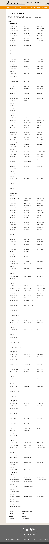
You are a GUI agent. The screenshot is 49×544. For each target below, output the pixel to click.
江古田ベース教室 (13, 134)
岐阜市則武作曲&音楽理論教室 (15, 496)
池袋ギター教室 (13, 28)
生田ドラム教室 (13, 241)
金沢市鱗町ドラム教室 (14, 263)
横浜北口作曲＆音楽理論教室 (28, 486)
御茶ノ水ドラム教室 (27, 212)
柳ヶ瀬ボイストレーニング (28, 329)
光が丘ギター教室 (26, 30)
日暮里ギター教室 (26, 28)
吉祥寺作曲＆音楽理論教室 (28, 481)
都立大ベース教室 (26, 129)
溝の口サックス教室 (14, 413)
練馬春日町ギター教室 (14, 30)
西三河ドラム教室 (26, 268)
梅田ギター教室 (26, 88)
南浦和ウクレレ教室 (27, 364)
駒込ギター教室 (26, 38)
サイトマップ (31, 539)
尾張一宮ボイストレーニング (28, 320)
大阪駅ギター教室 (13, 86)
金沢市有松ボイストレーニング (15, 315)
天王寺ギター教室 (26, 90)
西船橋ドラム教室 (13, 251)
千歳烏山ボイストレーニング (15, 288)
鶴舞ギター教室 (13, 73)
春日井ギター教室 (26, 73)
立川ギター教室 (13, 43)
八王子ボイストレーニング (15, 298)
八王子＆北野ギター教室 (27, 45)
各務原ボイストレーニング (28, 330)
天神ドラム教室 (13, 278)
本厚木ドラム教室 (26, 241)
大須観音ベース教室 (14, 178)
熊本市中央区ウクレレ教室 (15, 391)
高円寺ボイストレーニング (15, 295)
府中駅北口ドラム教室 (14, 219)
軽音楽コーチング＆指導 (27, 511)
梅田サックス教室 (13, 430)
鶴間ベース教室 (26, 151)
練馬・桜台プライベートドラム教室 (16, 196)
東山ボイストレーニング (14, 324)
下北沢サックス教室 (27, 406)
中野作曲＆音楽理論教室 (27, 479)
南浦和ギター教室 (26, 68)
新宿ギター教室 (26, 26)
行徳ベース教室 (13, 168)
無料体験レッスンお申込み (13, 519)
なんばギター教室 (26, 93)
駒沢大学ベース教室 (14, 132)
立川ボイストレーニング (27, 298)
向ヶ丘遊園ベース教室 (27, 161)
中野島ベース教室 (13, 118)
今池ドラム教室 (13, 268)
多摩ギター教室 (13, 45)
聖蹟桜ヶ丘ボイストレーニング (28, 297)
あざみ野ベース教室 (27, 156)
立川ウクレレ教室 (26, 357)
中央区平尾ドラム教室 (27, 276)
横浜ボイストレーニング (14, 305)
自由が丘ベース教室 (14, 142)
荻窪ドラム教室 (13, 229)
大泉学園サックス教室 (14, 403)
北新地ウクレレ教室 (14, 386)
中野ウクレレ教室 (13, 356)
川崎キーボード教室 (27, 454)
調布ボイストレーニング (14, 297)
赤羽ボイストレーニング (14, 293)
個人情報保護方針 (26, 518)
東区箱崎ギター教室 (27, 100)
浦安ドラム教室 (13, 249)
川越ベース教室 (13, 173)
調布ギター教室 (26, 43)
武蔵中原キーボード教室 (27, 457)
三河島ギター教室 (13, 40)
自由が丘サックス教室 (14, 408)
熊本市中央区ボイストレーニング (16, 347)
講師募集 (24, 513)
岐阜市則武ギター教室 (14, 81)
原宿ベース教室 (13, 127)
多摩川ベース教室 (26, 118)
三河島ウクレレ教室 (14, 359)
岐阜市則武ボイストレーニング (15, 329)
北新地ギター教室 (13, 88)
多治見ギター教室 (26, 81)
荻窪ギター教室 (26, 42)
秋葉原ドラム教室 (13, 212)
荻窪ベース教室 (13, 146)
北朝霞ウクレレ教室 (14, 364)
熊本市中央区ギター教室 (14, 105)
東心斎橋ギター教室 (14, 91)
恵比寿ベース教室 (26, 127)
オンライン (15, 7)
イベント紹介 (11, 513)
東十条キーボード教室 (27, 442)
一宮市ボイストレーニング (15, 320)
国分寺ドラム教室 (13, 215)
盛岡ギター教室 (13, 110)
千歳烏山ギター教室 (14, 42)
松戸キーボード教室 (27, 464)
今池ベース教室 (26, 178)
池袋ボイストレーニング (27, 295)
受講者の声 (38, 7)
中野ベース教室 (13, 137)
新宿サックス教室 (26, 403)
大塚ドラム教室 (26, 208)
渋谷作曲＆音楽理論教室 (27, 477)
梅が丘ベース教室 (13, 129)
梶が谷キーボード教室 (27, 455)
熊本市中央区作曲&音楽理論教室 (16, 506)
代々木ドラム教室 (13, 224)
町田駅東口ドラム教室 (27, 198)
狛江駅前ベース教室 (27, 117)
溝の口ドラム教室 (26, 239)
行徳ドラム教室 (26, 249)
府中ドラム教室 (26, 217)
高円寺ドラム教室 (26, 227)
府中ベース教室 (13, 122)
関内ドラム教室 (26, 237)
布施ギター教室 (13, 90)
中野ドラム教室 (13, 227)
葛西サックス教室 (26, 418)
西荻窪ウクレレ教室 (27, 354)
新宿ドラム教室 (26, 224)
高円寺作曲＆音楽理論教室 (15, 479)
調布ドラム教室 (26, 222)
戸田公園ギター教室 (14, 66)
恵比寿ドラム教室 (26, 219)
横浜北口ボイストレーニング (28, 305)
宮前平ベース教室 (26, 159)
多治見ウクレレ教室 (14, 379)
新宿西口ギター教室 (14, 26)
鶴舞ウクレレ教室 (26, 371)
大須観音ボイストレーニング (15, 322)
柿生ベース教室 (26, 120)
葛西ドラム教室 (13, 203)
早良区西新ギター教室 (14, 98)
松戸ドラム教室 (26, 251)
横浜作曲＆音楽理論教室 (14, 486)
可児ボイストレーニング (14, 330)
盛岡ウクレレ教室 (13, 396)
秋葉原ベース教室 (26, 125)
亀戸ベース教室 (13, 139)
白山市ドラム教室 (13, 261)
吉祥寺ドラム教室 (26, 220)
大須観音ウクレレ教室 (14, 369)
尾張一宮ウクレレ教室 (14, 371)
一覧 (15, 23)
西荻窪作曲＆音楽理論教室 (15, 481)
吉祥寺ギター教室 (13, 38)
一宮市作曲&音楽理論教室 (15, 491)
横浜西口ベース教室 (14, 151)
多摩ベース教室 (26, 144)
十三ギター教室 (13, 93)
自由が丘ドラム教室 (27, 207)
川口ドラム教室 (13, 256)
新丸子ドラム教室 (13, 244)
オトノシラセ (33, 7)
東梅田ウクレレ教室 (27, 384)
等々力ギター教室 (13, 31)
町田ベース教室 (13, 161)
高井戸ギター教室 (26, 33)
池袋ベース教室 (26, 146)
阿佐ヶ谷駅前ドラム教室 (27, 205)
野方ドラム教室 (26, 229)
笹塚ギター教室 (26, 40)
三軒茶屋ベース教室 (27, 142)
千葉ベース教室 (26, 166)
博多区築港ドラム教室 (14, 276)
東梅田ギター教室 (26, 86)
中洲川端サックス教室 (14, 435)
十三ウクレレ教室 (26, 386)
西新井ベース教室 (26, 130)
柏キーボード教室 (13, 464)
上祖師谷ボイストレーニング (28, 286)
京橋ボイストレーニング (27, 335)
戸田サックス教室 (13, 423)
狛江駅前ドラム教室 (14, 208)
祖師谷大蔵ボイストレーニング (15, 286)
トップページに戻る (11, 18)
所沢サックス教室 (26, 423)
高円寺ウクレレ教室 (27, 356)
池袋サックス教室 (13, 405)
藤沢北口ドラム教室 (14, 236)
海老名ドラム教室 (26, 236)
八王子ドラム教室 (13, 220)
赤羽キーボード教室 (14, 442)
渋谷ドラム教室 (26, 210)
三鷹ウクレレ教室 (13, 357)
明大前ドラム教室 (26, 215)
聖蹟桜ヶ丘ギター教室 (14, 35)
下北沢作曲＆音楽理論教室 (15, 476)
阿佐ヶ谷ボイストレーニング (15, 290)
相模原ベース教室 (13, 156)
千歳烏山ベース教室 (14, 144)
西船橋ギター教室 (26, 59)
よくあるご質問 (44, 7)
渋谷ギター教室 (13, 33)
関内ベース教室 (13, 154)
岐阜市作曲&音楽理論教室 (28, 496)
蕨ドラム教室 (26, 256)
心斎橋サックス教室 (27, 428)
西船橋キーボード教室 (27, 462)
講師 (20, 7)
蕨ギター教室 (26, 66)
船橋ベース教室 (13, 166)
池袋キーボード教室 (14, 447)
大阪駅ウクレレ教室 (14, 384)
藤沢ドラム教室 (26, 244)
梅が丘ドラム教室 (13, 210)
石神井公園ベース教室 (27, 122)
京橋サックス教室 (13, 428)
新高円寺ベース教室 (27, 134)
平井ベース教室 (26, 139)
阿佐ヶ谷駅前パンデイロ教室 (28, 196)
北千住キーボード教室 (14, 445)
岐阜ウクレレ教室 (13, 378)
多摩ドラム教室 (13, 222)
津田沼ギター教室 (13, 61)
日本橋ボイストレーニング (15, 335)
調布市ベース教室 (13, 117)
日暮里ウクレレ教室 (14, 354)
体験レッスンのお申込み (11, 539)
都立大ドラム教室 (13, 207)
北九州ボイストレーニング (15, 342)
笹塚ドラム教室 (13, 217)
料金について (11, 511)
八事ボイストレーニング (27, 322)
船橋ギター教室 (26, 61)
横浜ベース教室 (13, 159)
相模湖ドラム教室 (13, 239)
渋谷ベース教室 (13, 130)
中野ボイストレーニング (27, 293)
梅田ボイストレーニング (14, 337)
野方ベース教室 (26, 132)
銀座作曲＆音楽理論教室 (14, 477)
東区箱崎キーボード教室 (14, 469)
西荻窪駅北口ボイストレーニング (16, 285)
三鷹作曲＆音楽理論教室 (27, 476)
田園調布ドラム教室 (27, 203)
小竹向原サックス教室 (27, 405)
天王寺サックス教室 (27, 430)
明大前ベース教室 (13, 120)
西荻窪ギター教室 (26, 31)
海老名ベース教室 (26, 154)
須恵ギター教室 (13, 100)
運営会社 (24, 516)
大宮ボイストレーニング (14, 310)
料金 (26, 7)
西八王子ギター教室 (27, 35)
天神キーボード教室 (27, 469)
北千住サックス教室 (14, 406)
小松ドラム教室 (26, 261)
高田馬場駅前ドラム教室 (27, 200)
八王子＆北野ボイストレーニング (29, 300)
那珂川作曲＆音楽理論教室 (15, 501)
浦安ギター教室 (13, 59)
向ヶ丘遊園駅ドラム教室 (14, 237)
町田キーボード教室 (14, 455)
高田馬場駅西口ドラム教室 (15, 198)
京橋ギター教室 (26, 91)
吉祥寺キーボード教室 (27, 445)
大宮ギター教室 (13, 68)
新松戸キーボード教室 (14, 462)
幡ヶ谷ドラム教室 (13, 205)
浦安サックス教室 (13, 418)
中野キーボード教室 (27, 447)
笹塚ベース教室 (26, 137)
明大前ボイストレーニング (28, 288)
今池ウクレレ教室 (26, 369)
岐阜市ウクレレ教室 (27, 378)
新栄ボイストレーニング (27, 324)
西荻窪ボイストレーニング (28, 285)
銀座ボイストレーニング (14, 300)
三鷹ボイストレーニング (27, 290)
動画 (9, 514)
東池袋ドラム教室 (13, 200)
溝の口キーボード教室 (14, 457)
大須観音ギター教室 (14, 76)
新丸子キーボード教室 (14, 454)
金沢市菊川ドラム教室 (27, 263)
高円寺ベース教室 (13, 125)
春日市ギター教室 (26, 98)
